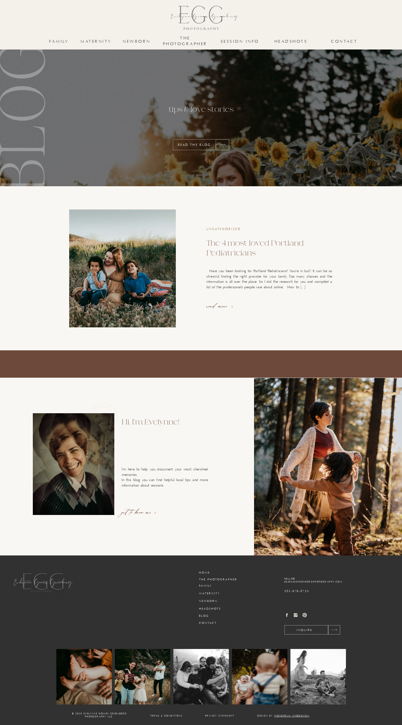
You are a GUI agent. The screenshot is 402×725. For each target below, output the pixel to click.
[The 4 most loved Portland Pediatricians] (122, 268)
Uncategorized (223, 229)
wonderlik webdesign (292, 716)
